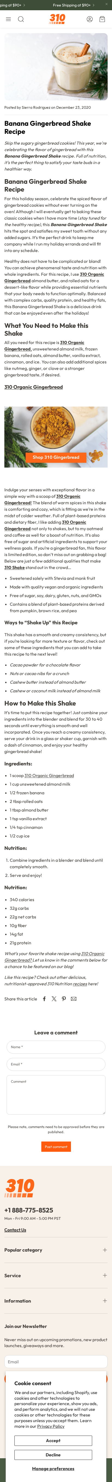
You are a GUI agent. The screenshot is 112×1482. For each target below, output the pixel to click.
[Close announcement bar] (106, 4)
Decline (53, 1454)
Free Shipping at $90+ (68, 5)
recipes (80, 983)
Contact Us (15, 1229)
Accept (53, 1440)
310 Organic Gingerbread (49, 775)
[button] (8, 19)
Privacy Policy (50, 1426)
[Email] (73, 998)
